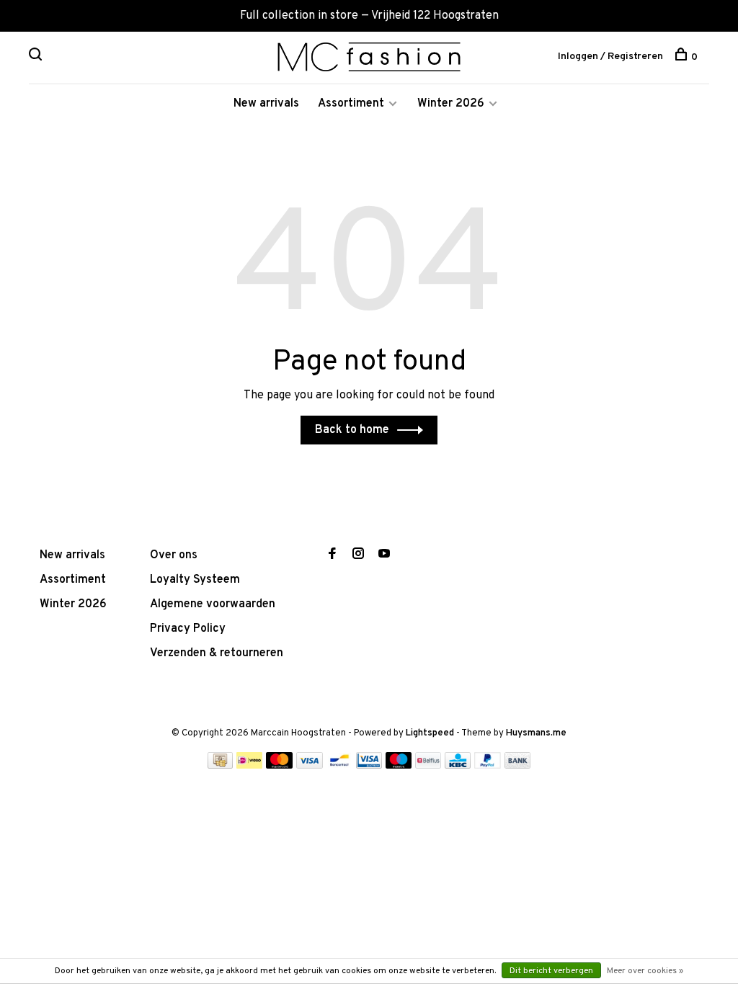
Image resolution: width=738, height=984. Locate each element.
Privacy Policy (188, 629)
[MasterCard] (279, 766)
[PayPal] (487, 766)
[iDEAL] (249, 766)
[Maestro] (399, 766)
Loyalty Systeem (195, 580)
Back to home (352, 430)
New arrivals (266, 104)
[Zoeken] (37, 57)
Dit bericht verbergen (551, 971)
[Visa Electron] (369, 766)
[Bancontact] (339, 766)
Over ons (173, 555)
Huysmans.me (536, 733)
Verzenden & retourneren (216, 653)
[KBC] (458, 766)
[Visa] (309, 766)
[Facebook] (332, 555)
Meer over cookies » (645, 971)
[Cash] (221, 766)
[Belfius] (428, 766)
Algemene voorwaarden (212, 604)
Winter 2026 (450, 104)
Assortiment (351, 104)
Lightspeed (430, 733)
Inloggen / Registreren (610, 56)
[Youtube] (384, 555)
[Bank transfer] (517, 766)
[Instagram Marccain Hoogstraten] (358, 555)
